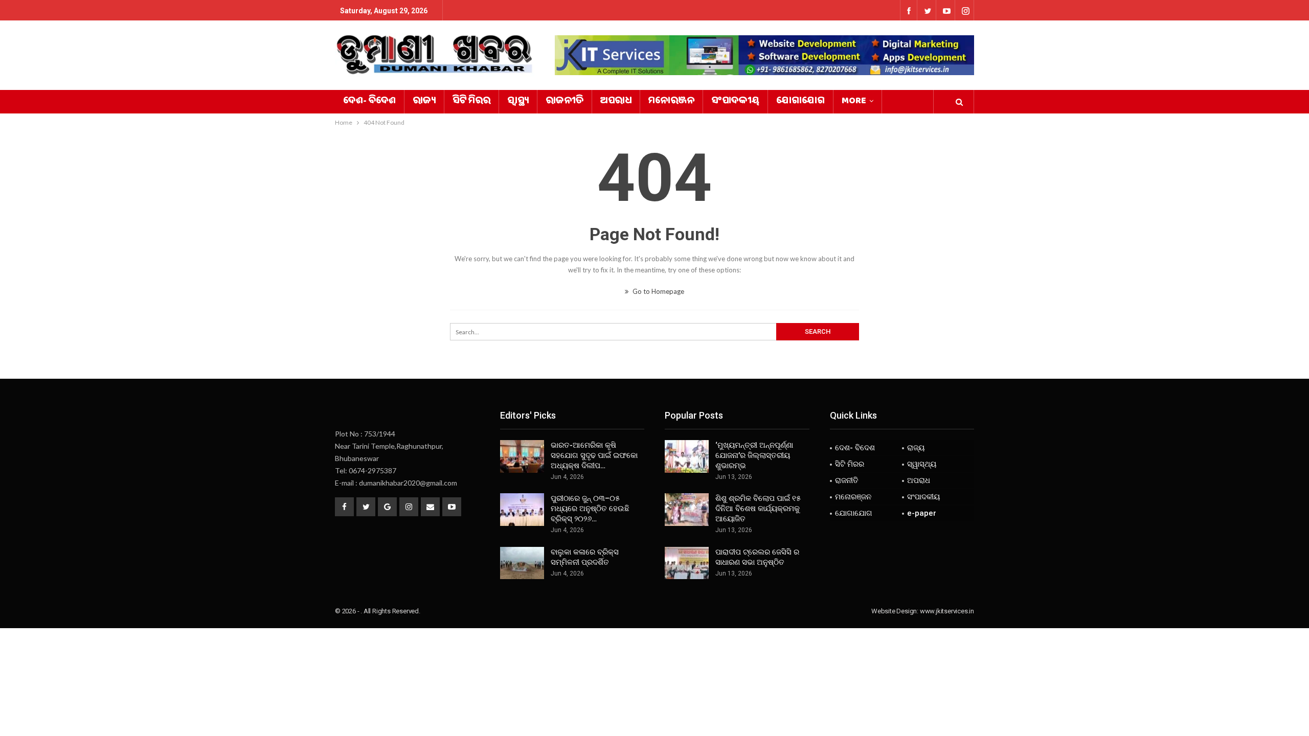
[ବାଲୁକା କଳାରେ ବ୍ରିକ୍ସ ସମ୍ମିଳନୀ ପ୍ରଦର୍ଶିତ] (522, 563)
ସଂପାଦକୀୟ (735, 102)
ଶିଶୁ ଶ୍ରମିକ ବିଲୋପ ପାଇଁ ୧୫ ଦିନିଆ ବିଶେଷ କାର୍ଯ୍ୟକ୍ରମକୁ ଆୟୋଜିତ (758, 508)
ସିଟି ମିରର (471, 102)
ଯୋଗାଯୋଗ (800, 102)
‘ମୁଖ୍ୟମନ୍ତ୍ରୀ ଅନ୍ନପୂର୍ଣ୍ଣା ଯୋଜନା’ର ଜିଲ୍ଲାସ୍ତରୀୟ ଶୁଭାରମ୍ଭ (754, 455)
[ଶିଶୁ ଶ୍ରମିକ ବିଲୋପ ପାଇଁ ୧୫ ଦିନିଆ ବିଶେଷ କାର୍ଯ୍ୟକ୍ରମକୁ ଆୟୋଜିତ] (687, 509)
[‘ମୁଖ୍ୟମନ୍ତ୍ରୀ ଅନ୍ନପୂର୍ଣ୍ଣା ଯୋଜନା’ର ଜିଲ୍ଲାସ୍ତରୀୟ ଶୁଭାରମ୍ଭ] (687, 456)
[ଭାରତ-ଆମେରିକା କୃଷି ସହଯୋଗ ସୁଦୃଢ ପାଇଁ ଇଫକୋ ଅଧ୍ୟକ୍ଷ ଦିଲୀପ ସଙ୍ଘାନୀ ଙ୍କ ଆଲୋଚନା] (522, 456)
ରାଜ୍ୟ (424, 102)
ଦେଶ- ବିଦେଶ (369, 102)
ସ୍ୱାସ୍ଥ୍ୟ (518, 102)
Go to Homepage (657, 291)
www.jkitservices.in (947, 611)
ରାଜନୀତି (564, 102)
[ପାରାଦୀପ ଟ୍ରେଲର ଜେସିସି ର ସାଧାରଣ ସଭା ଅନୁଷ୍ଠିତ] (687, 563)
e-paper (921, 513)
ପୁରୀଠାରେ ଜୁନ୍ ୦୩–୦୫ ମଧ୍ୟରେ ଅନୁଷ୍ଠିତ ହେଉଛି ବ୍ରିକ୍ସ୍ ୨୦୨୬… (590, 508)
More (854, 102)
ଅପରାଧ (615, 102)
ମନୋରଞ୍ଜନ (671, 102)
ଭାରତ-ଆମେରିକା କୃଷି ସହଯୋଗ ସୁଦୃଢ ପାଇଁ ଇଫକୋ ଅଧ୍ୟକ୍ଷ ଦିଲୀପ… (594, 455)
